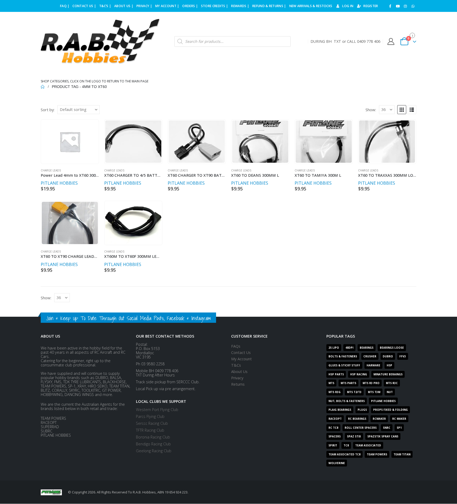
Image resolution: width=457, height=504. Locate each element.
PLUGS (362, 410)
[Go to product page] (70, 141)
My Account (241, 358)
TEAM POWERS (377, 454)
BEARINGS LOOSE (392, 347)
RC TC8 (333, 428)
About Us (239, 371)
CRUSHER (369, 356)
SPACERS (334, 436)
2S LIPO (333, 347)
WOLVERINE (336, 463)
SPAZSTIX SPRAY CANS (382, 436)
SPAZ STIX (354, 436)
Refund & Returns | (269, 6)
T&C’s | (105, 6)
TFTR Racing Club (150, 430)
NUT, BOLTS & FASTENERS (346, 401)
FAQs (235, 346)
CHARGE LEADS (51, 170)
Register (370, 6)
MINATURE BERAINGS (388, 374)
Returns (238, 384)
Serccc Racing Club (152, 423)
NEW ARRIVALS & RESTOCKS (310, 6)
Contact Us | (84, 6)
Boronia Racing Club (153, 437)
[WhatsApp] (412, 6)
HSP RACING (358, 374)
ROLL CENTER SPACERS (361, 428)
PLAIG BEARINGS (339, 410)
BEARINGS (366, 347)
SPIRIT (332, 445)
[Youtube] (397, 6)
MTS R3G (334, 392)
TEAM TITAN (402, 454)
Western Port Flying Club (157, 409)
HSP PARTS (336, 374)
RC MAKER (399, 419)
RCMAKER (379, 419)
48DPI (349, 347)
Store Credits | (214, 6)
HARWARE (373, 365)
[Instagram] (405, 6)
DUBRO (388, 356)
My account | (167, 6)
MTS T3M (374, 392)
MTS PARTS (348, 383)
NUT (390, 392)
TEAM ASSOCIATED (368, 445)
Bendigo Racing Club (153, 443)
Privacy (237, 377)
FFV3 (402, 356)
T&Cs (236, 365)
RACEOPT (335, 419)
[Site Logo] (100, 41)
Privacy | (144, 6)
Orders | (190, 6)
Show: (370, 109)
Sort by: (47, 109)
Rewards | (240, 6)
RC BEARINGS (357, 419)
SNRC (386, 428)
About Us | (123, 6)
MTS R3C (392, 383)
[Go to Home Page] (42, 87)
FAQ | (65, 6)
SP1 (399, 428)
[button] (401, 109)
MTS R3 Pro (371, 383)
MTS (331, 383)
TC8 (346, 445)
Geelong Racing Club (153, 450)
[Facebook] (390, 6)
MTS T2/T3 (354, 392)
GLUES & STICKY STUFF (344, 365)
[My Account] (391, 41)
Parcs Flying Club (150, 416)
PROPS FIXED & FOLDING (390, 410)
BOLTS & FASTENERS (342, 356)
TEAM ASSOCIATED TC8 (344, 454)
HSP (389, 365)
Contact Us (241, 352)
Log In (347, 6)
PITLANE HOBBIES (59, 183)
